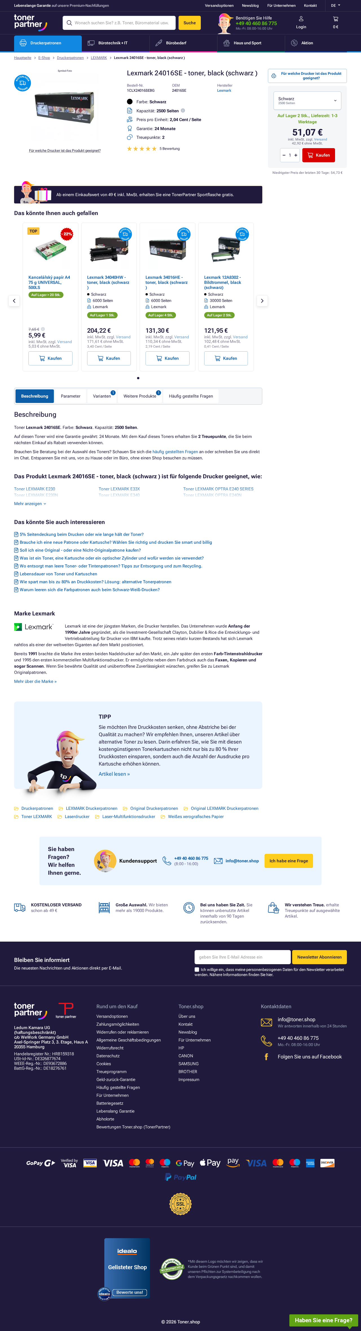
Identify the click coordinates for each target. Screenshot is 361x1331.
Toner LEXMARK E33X (119, 489)
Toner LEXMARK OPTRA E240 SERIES (218, 489)
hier (269, 974)
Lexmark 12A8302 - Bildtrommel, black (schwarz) (222, 282)
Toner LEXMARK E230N (36, 495)
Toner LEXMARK (36, 816)
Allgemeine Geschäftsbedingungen (128, 1040)
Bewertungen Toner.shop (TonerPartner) (133, 1127)
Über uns (187, 1016)
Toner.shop (191, 1006)
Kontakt (310, 5)
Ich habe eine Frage (289, 860)
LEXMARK (99, 58)
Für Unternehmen (281, 5)
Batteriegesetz (109, 1103)
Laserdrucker (77, 816)
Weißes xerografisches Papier (196, 816)
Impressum (189, 1079)
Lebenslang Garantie (115, 1111)
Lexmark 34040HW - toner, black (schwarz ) (108, 282)
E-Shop (44, 58)
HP (181, 1048)
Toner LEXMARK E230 (34, 489)
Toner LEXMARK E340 (119, 495)
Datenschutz (108, 1055)
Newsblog (250, 5)
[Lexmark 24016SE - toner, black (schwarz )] (65, 139)
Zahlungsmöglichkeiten (117, 1024)
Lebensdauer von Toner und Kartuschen (58, 573)
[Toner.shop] (30, 22)
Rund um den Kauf (116, 1006)
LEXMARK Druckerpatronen (91, 808)
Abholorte (105, 1119)
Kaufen (323, 155)
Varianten (102, 396)
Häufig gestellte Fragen (191, 396)
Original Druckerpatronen (154, 808)
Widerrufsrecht (110, 1048)
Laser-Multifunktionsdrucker (128, 816)
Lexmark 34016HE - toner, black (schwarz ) (167, 282)
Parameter (70, 396)
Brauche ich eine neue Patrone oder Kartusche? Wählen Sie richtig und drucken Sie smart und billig (116, 542)
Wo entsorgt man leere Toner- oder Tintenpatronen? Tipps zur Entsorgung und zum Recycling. (111, 566)
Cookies (103, 1063)
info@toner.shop (242, 860)
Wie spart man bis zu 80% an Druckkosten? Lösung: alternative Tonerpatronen (95, 581)
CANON (186, 1055)
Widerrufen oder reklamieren (122, 1032)
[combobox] (307, 100)
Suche (190, 22)
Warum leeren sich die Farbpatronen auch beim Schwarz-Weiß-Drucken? (90, 589)
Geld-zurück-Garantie (115, 1079)
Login (301, 27)
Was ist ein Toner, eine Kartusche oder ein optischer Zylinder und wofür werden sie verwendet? (112, 558)
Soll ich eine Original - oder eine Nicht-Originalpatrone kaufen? (80, 550)
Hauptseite (22, 58)
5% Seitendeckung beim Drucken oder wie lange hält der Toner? (82, 534)
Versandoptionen (219, 5)
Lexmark (224, 90)
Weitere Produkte (140, 396)
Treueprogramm (111, 1071)
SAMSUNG (189, 1063)
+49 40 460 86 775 (256, 23)
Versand (320, 139)
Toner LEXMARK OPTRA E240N (212, 495)
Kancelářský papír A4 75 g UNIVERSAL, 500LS (49, 282)
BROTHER (188, 1071)
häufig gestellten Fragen (175, 451)
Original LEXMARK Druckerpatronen (224, 808)
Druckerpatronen (70, 58)
